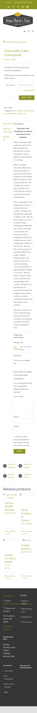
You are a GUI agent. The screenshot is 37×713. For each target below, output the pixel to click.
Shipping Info (26, 617)
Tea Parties (8, 671)
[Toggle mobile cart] (25, 31)
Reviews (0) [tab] (6, 138)
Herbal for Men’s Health (10, 559)
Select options (8, 533)
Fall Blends (12, 113)
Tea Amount (10, 85)
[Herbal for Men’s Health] (10, 545)
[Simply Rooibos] (27, 540)
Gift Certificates (8, 677)
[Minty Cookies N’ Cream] (27, 499)
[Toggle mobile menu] (33, 31)
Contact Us (9, 596)
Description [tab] (7, 124)
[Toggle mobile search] (29, 31)
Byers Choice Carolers (9, 685)
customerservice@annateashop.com (17, 604)
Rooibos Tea (22, 113)
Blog (6, 692)
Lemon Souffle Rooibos (10, 506)
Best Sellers (17, 111)
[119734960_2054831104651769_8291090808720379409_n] (18, 42)
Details (14, 531)
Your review (19, 396)
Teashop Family (24, 602)
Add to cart (26, 97)
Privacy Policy (26, 622)
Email (16, 426)
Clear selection (29, 90)
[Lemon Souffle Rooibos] (10, 496)
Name (17, 417)
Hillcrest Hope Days (26, 610)
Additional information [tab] (7, 130)
